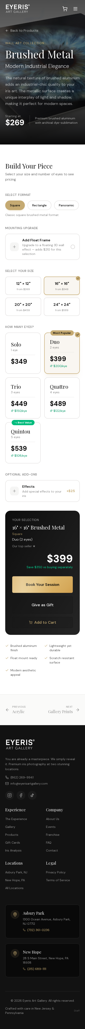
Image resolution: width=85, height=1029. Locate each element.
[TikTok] (32, 795)
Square (15, 205)
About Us (52, 819)
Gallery (10, 827)
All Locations (14, 888)
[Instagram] (9, 795)
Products (11, 835)
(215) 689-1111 (36, 969)
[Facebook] (21, 795)
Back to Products (24, 30)
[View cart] (65, 8)
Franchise (53, 835)
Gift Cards (12, 842)
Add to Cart (45, 622)
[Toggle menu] (75, 8)
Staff (77, 1010)
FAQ (48, 842)
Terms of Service (58, 880)
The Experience (16, 819)
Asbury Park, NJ (16, 872)
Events (51, 827)
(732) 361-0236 (38, 930)
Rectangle (39, 205)
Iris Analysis (13, 850)
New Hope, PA (15, 880)
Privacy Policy (56, 872)
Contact (52, 850)
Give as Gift (43, 605)
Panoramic (66, 205)
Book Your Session (42, 584)
